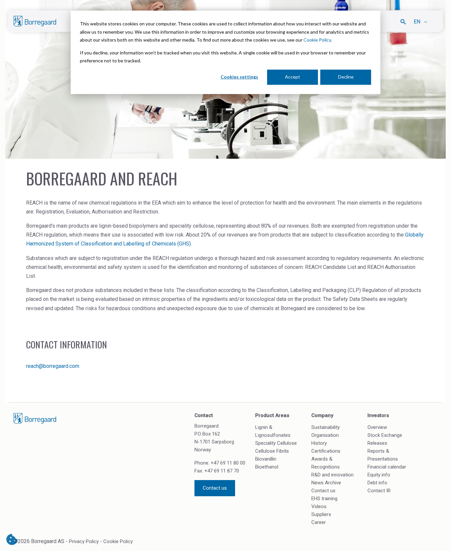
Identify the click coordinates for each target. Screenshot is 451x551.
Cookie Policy (317, 40)
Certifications (325, 451)
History (319, 443)
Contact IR (379, 491)
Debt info (377, 483)
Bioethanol (266, 467)
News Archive (326, 483)
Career (318, 522)
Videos (319, 506)
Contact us (215, 488)
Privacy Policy (84, 541)
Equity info (378, 475)
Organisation (325, 435)
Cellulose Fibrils (272, 451)
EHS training (324, 499)
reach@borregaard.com (52, 366)
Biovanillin (265, 459)
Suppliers (321, 514)
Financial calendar (386, 467)
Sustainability (325, 427)
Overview (377, 427)
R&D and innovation (332, 475)
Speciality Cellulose (276, 443)
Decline (346, 77)
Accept (292, 77)
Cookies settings (239, 77)
